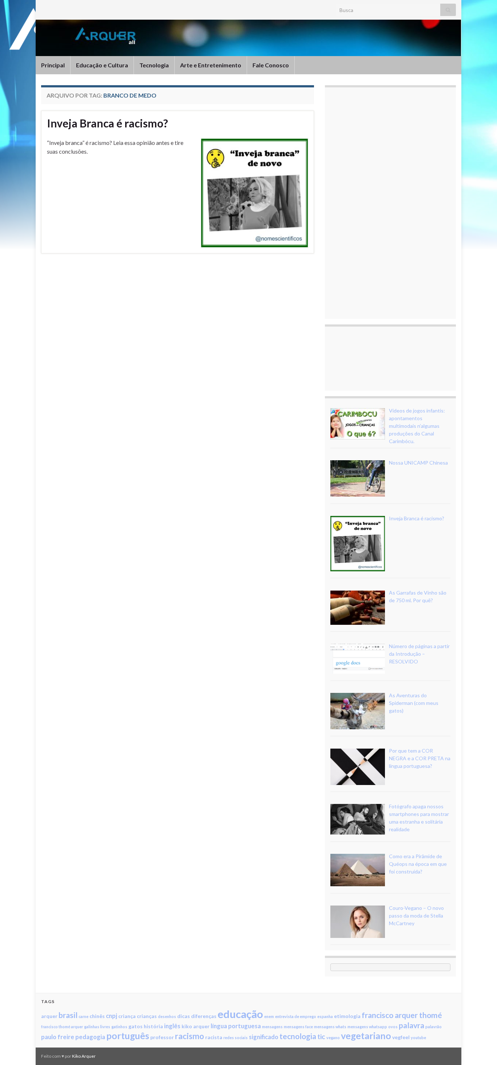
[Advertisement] (385, 202)
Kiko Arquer (84, 1056)
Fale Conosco (271, 65)
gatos (135, 1026)
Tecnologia (154, 65)
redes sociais (235, 1037)
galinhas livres (97, 1026)
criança (127, 1016)
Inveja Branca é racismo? (107, 123)
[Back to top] (481, 1049)
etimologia (347, 1016)
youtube (418, 1037)
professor (162, 1037)
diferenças (203, 1016)
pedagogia (90, 1037)
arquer (49, 1016)
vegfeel (401, 1037)
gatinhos (119, 1026)
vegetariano (366, 1035)
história (153, 1026)
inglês (172, 1026)
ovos (393, 1026)
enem (269, 1016)
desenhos (167, 1016)
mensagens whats (330, 1026)
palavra (411, 1025)
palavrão (433, 1026)
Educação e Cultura (102, 65)
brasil (68, 1014)
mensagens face (298, 1026)
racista (213, 1037)
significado (263, 1037)
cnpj (111, 1015)
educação (240, 1013)
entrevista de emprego (295, 1016)
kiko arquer (196, 1026)
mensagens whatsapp (367, 1026)
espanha (325, 1016)
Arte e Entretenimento (210, 65)
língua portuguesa (236, 1026)
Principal (53, 65)
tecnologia (297, 1036)
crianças (147, 1016)
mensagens (272, 1026)
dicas (183, 1016)
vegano (333, 1037)
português (127, 1035)
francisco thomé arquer (62, 1026)
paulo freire (57, 1037)
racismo (189, 1036)
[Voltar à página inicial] (248, 38)
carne (83, 1016)
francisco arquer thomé (402, 1014)
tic (321, 1036)
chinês (97, 1016)
